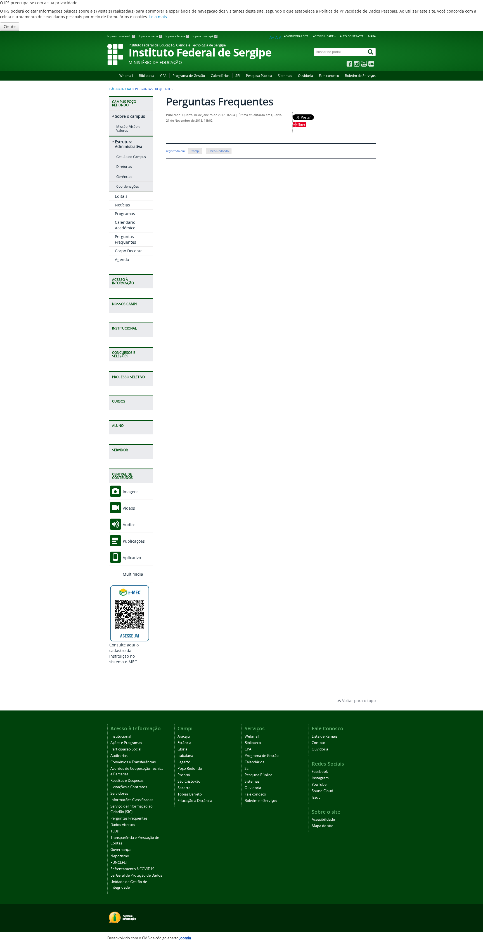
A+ (271, 37)
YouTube (319, 784)
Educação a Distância (194, 800)
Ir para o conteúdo (121, 36)
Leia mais (158, 16)
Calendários (220, 75)
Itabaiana (185, 755)
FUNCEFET (119, 862)
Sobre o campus (130, 116)
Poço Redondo (219, 151)
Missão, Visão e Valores (128, 128)
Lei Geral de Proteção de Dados (136, 875)
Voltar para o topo (358, 700)
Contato (318, 742)
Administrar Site (296, 36)
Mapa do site (322, 825)
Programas (125, 213)
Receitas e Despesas (126, 780)
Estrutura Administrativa (128, 144)
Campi (195, 151)
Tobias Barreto (189, 794)
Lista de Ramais (324, 736)
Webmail (126, 75)
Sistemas (285, 75)
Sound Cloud (322, 791)
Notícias (122, 205)
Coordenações (127, 186)
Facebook (320, 771)
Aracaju (183, 736)
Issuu (316, 797)
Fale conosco (329, 75)
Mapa (372, 36)
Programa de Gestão (188, 75)
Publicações (133, 541)
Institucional (120, 736)
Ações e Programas (126, 742)
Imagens (130, 491)
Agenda (122, 259)
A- (281, 37)
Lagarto (183, 762)
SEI (237, 75)
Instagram (320, 778)
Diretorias (124, 166)
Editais (121, 196)
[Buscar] (371, 52)
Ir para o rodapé (205, 36)
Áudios (129, 524)
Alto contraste (352, 36)
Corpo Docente (129, 250)
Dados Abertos (122, 824)
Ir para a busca (176, 36)
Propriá (183, 775)
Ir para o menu (150, 36)
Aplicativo (131, 557)
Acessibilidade (323, 819)
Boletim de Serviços (360, 75)
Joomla (185, 938)
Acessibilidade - (324, 36)
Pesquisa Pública (259, 75)
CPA (163, 75)
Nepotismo (119, 856)
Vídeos (128, 508)
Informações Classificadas (131, 799)
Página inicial (120, 89)
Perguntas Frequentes (125, 239)
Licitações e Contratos (128, 787)
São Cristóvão (188, 781)
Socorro (184, 787)
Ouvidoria (305, 75)
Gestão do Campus (131, 157)
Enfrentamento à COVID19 (132, 869)
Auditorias (118, 755)
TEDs (114, 831)
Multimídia (132, 574)
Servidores (119, 793)
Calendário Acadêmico (125, 225)
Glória (182, 749)
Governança (120, 849)
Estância (184, 742)
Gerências (124, 177)
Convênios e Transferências (133, 762)
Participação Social (125, 749)
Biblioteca (146, 75)
